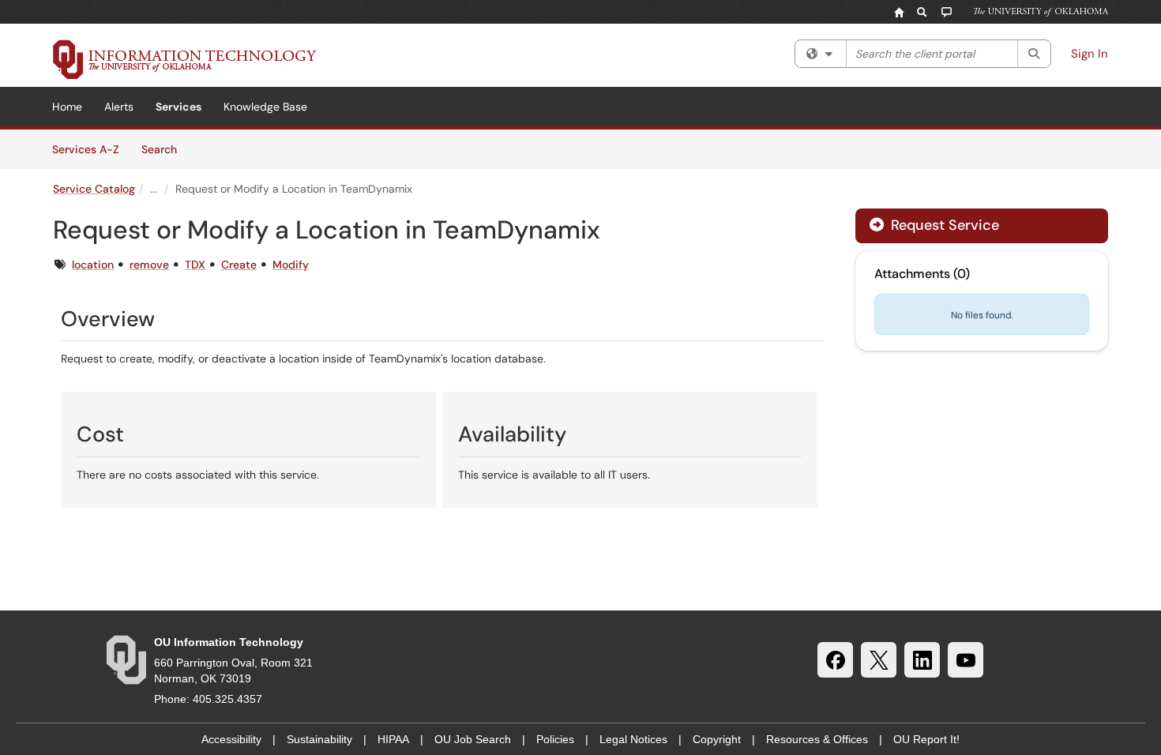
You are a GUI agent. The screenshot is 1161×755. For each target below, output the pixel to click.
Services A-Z (85, 149)
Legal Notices (633, 739)
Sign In (1089, 54)
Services (178, 107)
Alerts (118, 107)
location (93, 264)
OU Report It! (926, 739)
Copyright (717, 739)
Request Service (943, 225)
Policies (555, 739)
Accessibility (231, 739)
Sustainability (319, 739)
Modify (290, 264)
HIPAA (393, 739)
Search (164, 148)
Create (239, 264)
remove (149, 264)
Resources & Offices (817, 739)
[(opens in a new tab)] (185, 59)
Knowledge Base (265, 107)
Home (67, 107)
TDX (195, 264)
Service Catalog (94, 189)
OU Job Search (472, 739)
